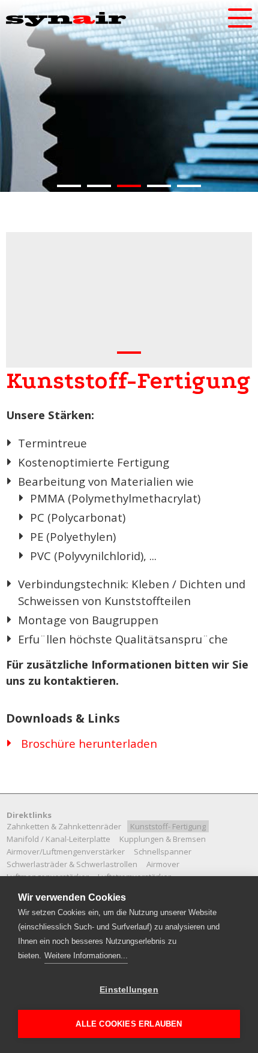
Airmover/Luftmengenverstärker (66, 851)
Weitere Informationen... (86, 955)
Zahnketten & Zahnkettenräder (64, 826)
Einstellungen (129, 989)
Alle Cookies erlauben (129, 1023)
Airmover (162, 864)
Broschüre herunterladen (89, 743)
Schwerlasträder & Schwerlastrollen (72, 864)
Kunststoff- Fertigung (168, 826)
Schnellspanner (162, 851)
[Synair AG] (66, 19)
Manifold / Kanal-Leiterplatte (58, 839)
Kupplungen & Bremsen (162, 839)
